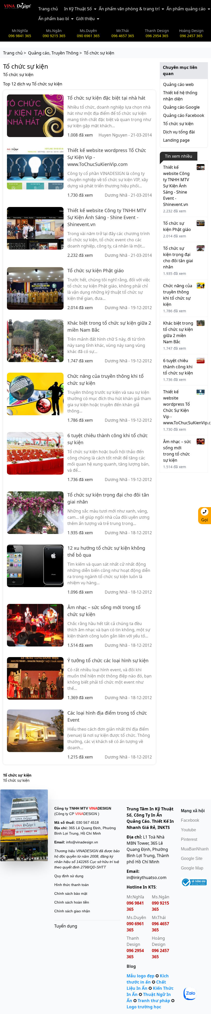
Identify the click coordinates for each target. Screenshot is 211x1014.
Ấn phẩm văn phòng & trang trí (129, 9)
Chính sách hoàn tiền (71, 902)
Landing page (176, 140)
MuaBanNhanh (195, 849)
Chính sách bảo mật (70, 893)
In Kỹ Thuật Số (78, 9)
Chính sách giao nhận (72, 911)
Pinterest (189, 839)
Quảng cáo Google (181, 107)
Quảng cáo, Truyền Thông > (55, 53)
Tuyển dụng (65, 926)
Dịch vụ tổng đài (179, 132)
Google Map (192, 868)
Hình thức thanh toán (71, 885)
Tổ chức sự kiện (178, 123)
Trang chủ (48, 9)
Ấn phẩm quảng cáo (186, 9)
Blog (131, 966)
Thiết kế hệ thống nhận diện (180, 96)
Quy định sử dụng (68, 876)
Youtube (188, 830)
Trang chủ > (14, 53)
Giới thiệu (85, 18)
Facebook (190, 820)
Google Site (192, 858)
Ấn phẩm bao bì (53, 18)
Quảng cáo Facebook (183, 115)
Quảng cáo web (178, 84)
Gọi (204, 520)
